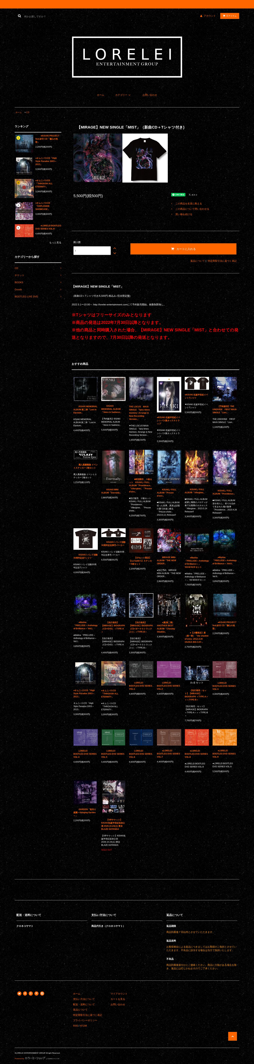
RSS (75, 1025)
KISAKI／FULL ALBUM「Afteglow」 (195, 491)
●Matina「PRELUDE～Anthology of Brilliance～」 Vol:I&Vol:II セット (197, 562)
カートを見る (118, 999)
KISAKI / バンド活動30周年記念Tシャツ (85, 556)
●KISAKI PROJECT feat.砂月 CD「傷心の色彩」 (47, 139)
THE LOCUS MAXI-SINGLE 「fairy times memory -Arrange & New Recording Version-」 (139, 412)
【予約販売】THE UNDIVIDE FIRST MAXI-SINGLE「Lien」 (225, 409)
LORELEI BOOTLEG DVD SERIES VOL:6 (140, 754)
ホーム (100, 95)
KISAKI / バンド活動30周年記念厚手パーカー (113, 543)
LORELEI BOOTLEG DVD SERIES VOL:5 (112, 754)
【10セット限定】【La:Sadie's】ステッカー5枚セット (140, 561)
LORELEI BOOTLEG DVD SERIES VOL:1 (140, 686)
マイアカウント (119, 993)
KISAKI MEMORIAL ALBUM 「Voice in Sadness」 (112, 409)
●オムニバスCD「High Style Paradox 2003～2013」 (46, 161)
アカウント (210, 15)
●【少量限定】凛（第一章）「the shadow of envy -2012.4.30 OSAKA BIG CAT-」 (196, 637)
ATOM (83, 1025)
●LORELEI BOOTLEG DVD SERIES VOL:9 (224, 753)
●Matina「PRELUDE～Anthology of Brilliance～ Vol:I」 (85, 625)
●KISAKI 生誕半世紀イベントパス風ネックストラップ (168, 420)
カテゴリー (121, 95)
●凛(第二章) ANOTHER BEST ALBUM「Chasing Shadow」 (166, 627)
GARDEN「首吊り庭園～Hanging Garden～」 (84, 812)
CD (27, 112)
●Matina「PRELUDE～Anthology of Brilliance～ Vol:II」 (225, 560)
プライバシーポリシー (85, 1020)
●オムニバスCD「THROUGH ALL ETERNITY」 (44, 183)
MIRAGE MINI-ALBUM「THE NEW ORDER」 (166, 560)
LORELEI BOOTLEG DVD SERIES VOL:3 (224, 686)
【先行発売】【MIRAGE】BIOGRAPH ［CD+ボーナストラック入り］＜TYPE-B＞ (141, 627)
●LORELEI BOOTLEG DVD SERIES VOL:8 (48, 227)
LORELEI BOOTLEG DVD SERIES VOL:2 (168, 686)
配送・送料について (84, 1004)
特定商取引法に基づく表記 (222, 260)
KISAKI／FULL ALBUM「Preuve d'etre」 (166, 492)
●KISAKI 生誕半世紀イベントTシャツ (196, 396)
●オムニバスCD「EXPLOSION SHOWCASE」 (42, 206)
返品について (197, 260)
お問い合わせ (150, 95)
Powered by (19, 1058)
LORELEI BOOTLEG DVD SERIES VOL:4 (85, 754)
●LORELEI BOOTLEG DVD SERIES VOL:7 (168, 753)
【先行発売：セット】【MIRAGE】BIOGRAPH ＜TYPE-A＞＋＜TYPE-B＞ (196, 695)
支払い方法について (84, 999)
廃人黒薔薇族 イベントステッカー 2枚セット (85, 466)
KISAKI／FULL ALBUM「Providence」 (224, 492)
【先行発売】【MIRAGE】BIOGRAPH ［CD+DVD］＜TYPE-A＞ (113, 627)
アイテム (232, 15)
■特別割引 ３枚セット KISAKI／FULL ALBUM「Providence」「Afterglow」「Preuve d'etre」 (140, 485)
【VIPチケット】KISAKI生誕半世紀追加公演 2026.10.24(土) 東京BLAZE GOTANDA (113, 824)
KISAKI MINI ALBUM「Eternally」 (111, 491)
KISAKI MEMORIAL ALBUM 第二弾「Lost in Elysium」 (85, 409)
